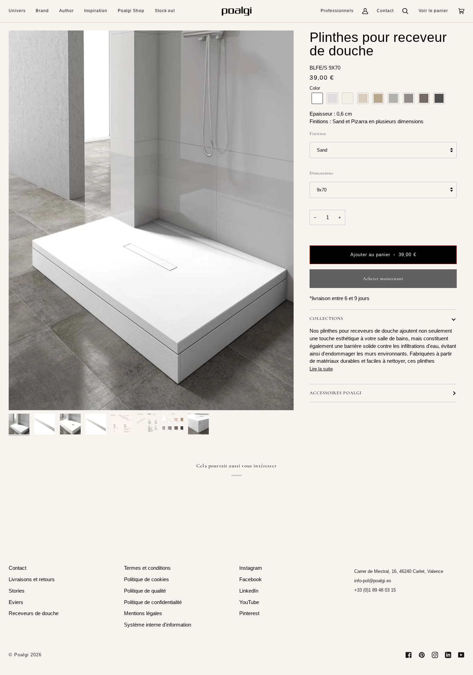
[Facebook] (408, 655)
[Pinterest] (422, 655)
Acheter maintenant (383, 278)
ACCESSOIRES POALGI (335, 393)
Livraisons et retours (32, 579)
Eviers (16, 602)
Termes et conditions (147, 568)
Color (315, 88)
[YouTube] (461, 655)
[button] (19, 11)
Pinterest (249, 613)
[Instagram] (435, 655)
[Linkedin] (448, 655)
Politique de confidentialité (153, 602)
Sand (322, 150)
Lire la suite (321, 368)
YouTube (249, 602)
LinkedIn (248, 591)
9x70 (322, 189)
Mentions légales (143, 613)
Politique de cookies (146, 579)
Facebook (250, 579)
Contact (385, 10)
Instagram (250, 568)
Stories (17, 591)
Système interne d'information (157, 625)
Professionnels (337, 10)
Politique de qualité (145, 591)
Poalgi (21, 654)
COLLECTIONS (326, 318)
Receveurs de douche (34, 613)
